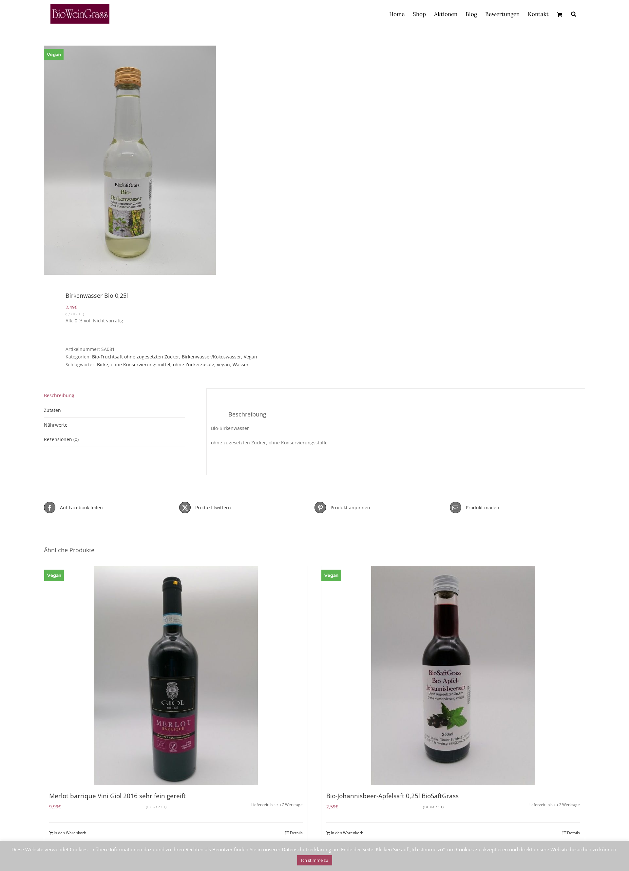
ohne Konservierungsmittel (140, 364)
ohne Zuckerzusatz (193, 364)
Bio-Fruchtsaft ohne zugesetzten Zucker (135, 357)
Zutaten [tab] (52, 410)
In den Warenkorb (70, 833)
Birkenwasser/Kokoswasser (211, 357)
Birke (102, 364)
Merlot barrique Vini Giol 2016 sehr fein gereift (117, 796)
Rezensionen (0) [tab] (61, 439)
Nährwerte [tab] (55, 425)
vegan (223, 364)
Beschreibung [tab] (59, 395)
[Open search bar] (573, 13)
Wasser (241, 364)
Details (296, 833)
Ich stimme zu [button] (314, 860)
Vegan (250, 357)
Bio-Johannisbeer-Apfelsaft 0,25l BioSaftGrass (392, 796)
